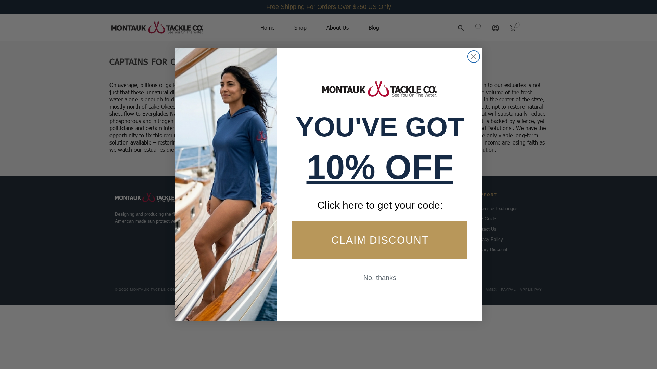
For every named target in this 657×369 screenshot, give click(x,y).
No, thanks (379, 278)
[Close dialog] (474, 57)
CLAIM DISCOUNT (380, 240)
